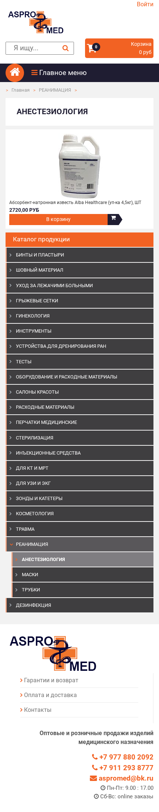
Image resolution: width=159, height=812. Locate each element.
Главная (20, 90)
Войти (145, 4)
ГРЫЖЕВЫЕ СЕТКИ (37, 300)
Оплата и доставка (50, 695)
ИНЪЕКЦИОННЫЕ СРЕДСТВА (48, 453)
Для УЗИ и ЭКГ (33, 483)
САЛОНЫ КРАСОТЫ (37, 392)
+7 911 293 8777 (125, 768)
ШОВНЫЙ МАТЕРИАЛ (39, 270)
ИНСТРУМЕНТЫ (33, 331)
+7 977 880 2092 (125, 757)
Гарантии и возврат (51, 680)
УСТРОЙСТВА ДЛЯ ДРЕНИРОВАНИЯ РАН (61, 346)
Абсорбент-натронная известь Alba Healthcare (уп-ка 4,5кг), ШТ (75, 202)
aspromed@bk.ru (125, 778)
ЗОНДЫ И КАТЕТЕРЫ (39, 498)
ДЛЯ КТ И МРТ (32, 468)
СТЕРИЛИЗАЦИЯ (34, 438)
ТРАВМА (25, 529)
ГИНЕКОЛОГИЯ (33, 316)
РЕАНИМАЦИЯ (55, 90)
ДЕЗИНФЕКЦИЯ (33, 605)
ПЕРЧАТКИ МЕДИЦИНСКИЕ (46, 422)
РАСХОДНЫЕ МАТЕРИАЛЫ (45, 407)
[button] (92, 73)
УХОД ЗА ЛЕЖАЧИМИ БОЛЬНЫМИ (54, 285)
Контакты (37, 709)
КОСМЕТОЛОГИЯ (35, 513)
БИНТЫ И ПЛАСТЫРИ (40, 255)
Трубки (31, 589)
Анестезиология (43, 559)
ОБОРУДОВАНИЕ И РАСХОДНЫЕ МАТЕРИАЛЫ (66, 377)
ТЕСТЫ (23, 361)
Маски (30, 574)
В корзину (58, 219)
